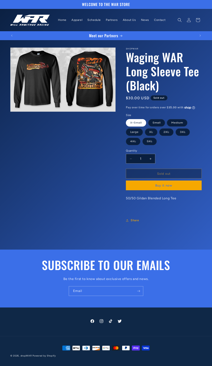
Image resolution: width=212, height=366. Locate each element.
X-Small (138, 124)
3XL (185, 133)
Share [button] (135, 220)
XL (153, 133)
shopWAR (26, 355)
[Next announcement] (200, 35)
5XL (152, 142)
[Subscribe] (138, 291)
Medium (179, 124)
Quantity (131, 150)
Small (159, 124)
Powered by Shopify (44, 355)
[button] (179, 20)
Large (136, 133)
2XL (168, 133)
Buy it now (163, 185)
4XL (135, 142)
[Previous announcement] (11, 35)
